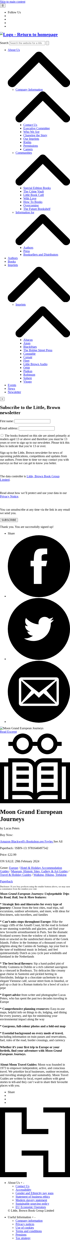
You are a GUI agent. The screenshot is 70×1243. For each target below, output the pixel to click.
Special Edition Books (37, 188)
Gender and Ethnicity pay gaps (34, 1193)
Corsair (27, 357)
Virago (27, 381)
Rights (27, 142)
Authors (28, 247)
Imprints (13, 265)
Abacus (28, 339)
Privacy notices (25, 1224)
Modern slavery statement (31, 1200)
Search (4, 43)
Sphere (27, 378)
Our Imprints (31, 138)
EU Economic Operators (31, 1207)
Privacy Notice (9, 496)
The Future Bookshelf (36, 208)
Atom (26, 343)
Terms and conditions (29, 1231)
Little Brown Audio (35, 364)
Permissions (30, 145)
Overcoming (31, 205)
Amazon (5, 841)
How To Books (32, 202)
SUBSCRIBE (9, 520)
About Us (14, 50)
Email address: (9, 428)
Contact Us (30, 124)
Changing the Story (35, 135)
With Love (29, 198)
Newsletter (14, 392)
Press (26, 251)
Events (12, 385)
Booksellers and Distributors (40, 254)
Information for (25, 212)
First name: (7, 421)
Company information (29, 1220)
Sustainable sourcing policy (32, 1203)
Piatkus (27, 371)
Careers (28, 149)
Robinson (29, 374)
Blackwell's (18, 841)
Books (12, 261)
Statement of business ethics (33, 1196)
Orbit (26, 367)
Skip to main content (12, 1)
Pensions (21, 1234)
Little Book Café (33, 195)
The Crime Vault (33, 191)
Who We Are (31, 131)
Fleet (26, 360)
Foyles (49, 841)
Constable (29, 353)
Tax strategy (23, 1238)
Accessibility (23, 1189)
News (11, 388)
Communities (24, 152)
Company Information (29, 89)
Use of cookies (25, 1227)
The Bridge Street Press (37, 350)
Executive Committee (36, 128)
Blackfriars (30, 346)
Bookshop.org (35, 841)
